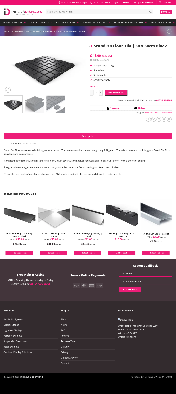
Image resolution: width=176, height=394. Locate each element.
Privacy (64, 352)
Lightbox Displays (12, 330)
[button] (115, 2)
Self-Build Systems (13, 319)
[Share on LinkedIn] (169, 119)
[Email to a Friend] (158, 119)
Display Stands (11, 324)
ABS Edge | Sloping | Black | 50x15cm (122, 235)
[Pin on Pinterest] (164, 119)
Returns (65, 335)
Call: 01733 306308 (39, 283)
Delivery (65, 346)
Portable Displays (12, 335)
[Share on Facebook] (148, 119)
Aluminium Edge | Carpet (156, 233)
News (64, 324)
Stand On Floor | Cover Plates (54, 235)
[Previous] (9, 68)
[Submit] (150, 11)
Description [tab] (88, 136)
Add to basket (116, 92)
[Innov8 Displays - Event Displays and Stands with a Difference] (23, 11)
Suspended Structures (15, 341)
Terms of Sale (68, 341)
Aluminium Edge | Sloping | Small (88, 235)
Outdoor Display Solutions (17, 352)
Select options (21, 253)
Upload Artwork (69, 357)
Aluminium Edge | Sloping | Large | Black (20, 235)
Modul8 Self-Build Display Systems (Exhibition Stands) (33, 31)
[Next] (80, 68)
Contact (65, 363)
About (64, 319)
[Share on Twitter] (153, 119)
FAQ (63, 330)
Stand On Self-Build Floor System (71, 31)
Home (6, 31)
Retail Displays (11, 346)
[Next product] (169, 31)
